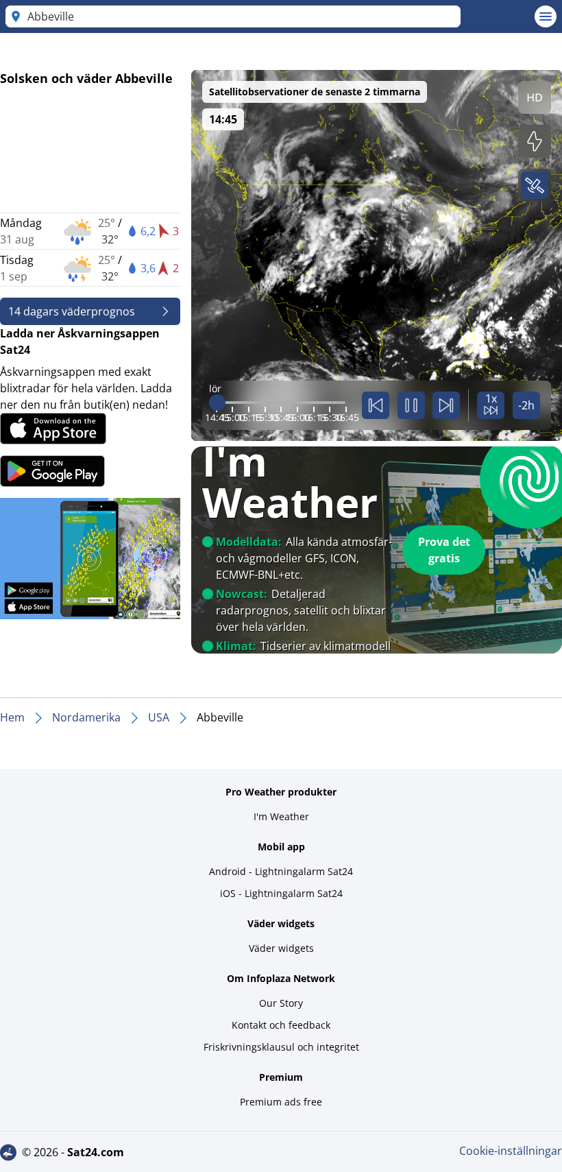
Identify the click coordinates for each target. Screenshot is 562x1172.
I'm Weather (281, 816)
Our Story (281, 1002)
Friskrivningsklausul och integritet (281, 1046)
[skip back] (375, 405)
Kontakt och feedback (281, 1024)
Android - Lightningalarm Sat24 (281, 871)
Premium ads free (281, 1101)
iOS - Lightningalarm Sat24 (281, 893)
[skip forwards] (446, 405)
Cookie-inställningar (510, 1150)
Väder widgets (281, 948)
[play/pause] (411, 405)
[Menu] (546, 16)
